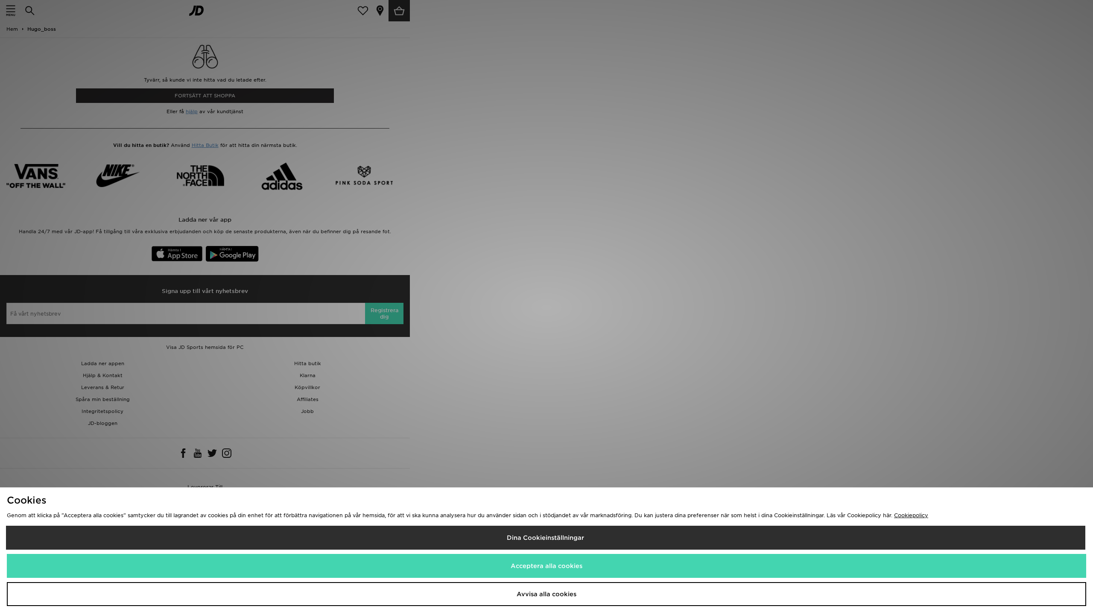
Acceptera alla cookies (546, 565)
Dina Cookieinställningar (545, 537)
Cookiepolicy (911, 515)
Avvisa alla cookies (546, 594)
